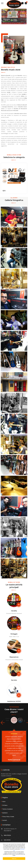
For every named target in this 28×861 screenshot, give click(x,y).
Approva (14, 858)
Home (3, 801)
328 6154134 (7, 840)
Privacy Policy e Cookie (8, 816)
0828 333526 (7, 835)
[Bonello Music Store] (14, 4)
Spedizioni (5, 813)
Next (27, 721)
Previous (1, 721)
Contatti (4, 820)
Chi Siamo (4, 805)
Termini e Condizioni (7, 809)
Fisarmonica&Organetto (12, 191)
